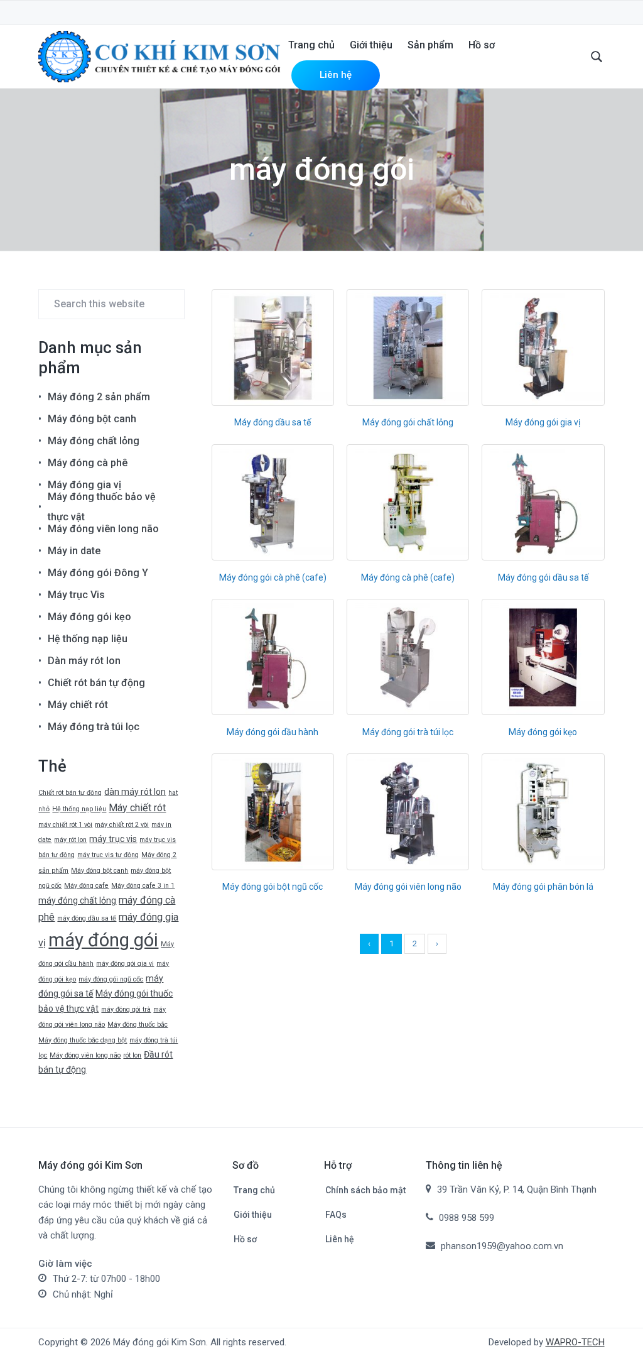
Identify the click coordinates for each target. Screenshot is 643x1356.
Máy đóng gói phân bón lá (543, 887)
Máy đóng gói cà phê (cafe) (273, 577)
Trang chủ (254, 1190)
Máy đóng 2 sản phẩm (99, 397)
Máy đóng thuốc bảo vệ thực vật (102, 507)
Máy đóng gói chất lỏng (407, 422)
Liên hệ (339, 1239)
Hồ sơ (245, 1239)
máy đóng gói (103, 940)
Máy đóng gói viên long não (408, 887)
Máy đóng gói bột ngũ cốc (272, 887)
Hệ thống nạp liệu (87, 639)
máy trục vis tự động (108, 855)
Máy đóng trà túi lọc (93, 727)
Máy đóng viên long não (103, 529)
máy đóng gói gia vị (125, 964)
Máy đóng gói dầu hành (272, 732)
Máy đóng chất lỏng (93, 441)
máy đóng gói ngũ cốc (110, 979)
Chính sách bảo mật (365, 1190)
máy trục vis (113, 839)
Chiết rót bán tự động (96, 683)
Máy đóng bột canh (92, 419)
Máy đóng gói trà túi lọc (407, 732)
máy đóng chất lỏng (77, 900)
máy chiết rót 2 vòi (122, 825)
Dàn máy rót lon (84, 661)
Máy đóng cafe (86, 886)
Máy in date (74, 551)
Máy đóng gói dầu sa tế (543, 577)
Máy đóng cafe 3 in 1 (143, 886)
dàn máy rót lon (135, 792)
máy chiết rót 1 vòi (65, 825)
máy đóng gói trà (126, 1009)
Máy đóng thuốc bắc (137, 1024)
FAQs (336, 1215)
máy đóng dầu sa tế (86, 918)
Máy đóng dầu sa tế (272, 422)
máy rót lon (70, 840)
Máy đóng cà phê (87, 463)
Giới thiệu (253, 1215)
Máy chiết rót (78, 705)
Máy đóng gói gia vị (542, 422)
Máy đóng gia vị (84, 485)
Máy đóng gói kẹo (543, 732)
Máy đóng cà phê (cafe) (408, 577)
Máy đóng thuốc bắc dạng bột (82, 1040)
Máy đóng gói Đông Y (98, 573)
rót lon (132, 1055)
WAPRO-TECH (575, 1342)
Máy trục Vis (76, 595)
